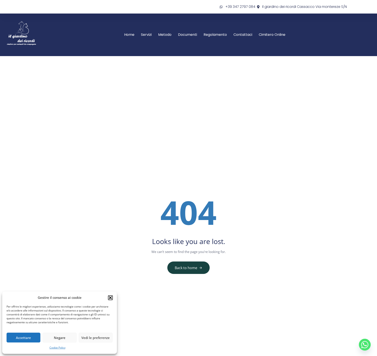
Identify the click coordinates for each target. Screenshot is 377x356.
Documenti (187, 34)
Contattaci (242, 34)
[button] (110, 298)
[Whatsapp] (365, 345)
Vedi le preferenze (95, 337)
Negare (59, 337)
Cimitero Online (272, 34)
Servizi (146, 34)
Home (129, 34)
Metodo (164, 34)
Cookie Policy (57, 347)
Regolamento (215, 34)
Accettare (23, 337)
